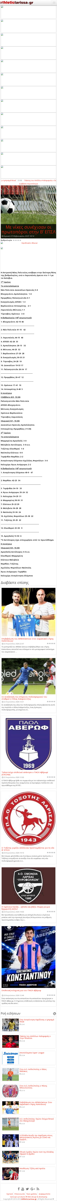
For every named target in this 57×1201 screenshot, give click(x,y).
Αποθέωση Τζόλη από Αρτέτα (32, 1168)
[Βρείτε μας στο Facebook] (19, 1189)
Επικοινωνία (20, 1194)
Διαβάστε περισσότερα (28, 184)
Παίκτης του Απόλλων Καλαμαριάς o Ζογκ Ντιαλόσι (35, 1037)
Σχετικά (10, 1194)
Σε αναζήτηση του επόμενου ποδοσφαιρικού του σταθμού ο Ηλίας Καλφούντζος (24, 698)
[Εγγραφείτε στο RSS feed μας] (38, 1189)
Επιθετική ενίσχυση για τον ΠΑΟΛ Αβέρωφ (21, 990)
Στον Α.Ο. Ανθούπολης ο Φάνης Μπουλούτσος (33, 1087)
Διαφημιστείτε (44, 1194)
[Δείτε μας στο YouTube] (22, 1189)
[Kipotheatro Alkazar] (28, 243)
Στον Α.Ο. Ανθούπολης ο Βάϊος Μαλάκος (33, 1070)
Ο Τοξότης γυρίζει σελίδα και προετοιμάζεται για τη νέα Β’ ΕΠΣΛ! (28, 849)
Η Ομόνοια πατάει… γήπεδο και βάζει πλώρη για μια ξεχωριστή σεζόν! (26, 908)
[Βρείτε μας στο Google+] (33, 1189)
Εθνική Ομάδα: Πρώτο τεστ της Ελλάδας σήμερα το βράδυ (36, 1153)
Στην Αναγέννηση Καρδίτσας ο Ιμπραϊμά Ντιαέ (36, 1021)
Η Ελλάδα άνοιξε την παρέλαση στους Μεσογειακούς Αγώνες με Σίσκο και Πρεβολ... (35, 1137)
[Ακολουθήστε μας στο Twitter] (27, 1189)
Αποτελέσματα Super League (31, 1053)
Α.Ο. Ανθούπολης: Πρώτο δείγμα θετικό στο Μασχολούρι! (36, 1120)
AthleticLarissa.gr (29, 1199)
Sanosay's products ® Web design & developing (28, 1197)
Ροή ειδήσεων (10, 1013)
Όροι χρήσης (32, 1194)
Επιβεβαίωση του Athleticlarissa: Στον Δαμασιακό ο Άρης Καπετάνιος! (28, 640)
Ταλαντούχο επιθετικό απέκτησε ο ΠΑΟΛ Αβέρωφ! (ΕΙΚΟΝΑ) (25, 773)
